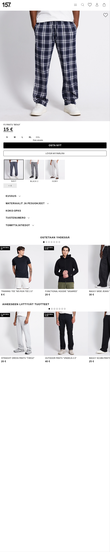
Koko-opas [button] (13, 211)
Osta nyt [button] (55, 145)
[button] (75, 4)
